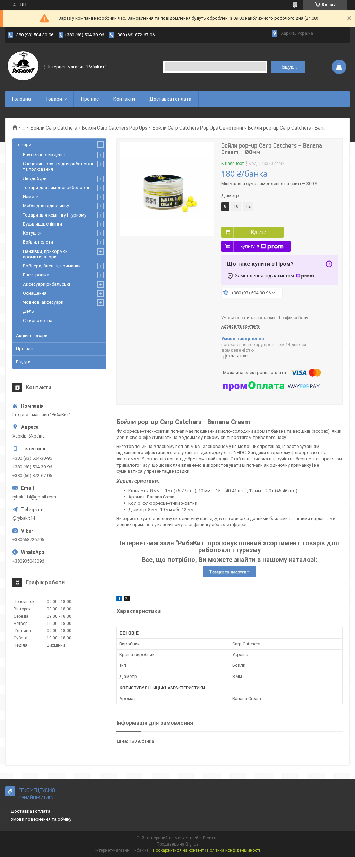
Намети (31, 196)
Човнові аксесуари (43, 302)
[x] (127, 599)
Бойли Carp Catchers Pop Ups (114, 128)
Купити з (249, 246)
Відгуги (23, 361)
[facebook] (119, 599)
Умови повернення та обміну (41, 819)
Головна (21, 99)
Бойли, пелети (38, 242)
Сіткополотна (37, 320)
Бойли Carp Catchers (54, 128)
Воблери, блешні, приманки (52, 265)
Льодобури (34, 178)
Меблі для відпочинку (46, 205)
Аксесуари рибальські (46, 284)
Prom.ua (211, 838)
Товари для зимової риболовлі (56, 187)
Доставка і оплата (170, 99)
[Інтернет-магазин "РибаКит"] (22, 67)
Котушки (32, 233)
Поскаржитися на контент (178, 850)
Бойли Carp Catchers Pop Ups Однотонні (198, 128)
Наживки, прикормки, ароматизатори (46, 254)
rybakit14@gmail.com (34, 497)
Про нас (90, 99)
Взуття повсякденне (44, 154)
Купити (258, 232)
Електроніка (36, 274)
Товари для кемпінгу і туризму (54, 215)
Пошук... (288, 67)
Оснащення (34, 293)
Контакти (124, 99)
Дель (28, 311)
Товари (53, 99)
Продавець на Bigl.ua (178, 844)
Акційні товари (31, 335)
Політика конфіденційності (233, 850)
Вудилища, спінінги (42, 224)
